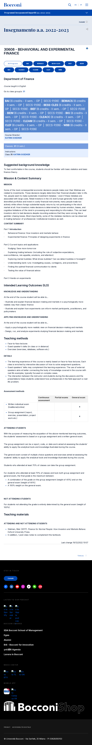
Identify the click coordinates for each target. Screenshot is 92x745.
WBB (60, 70)
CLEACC (22, 70)
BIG (9, 70)
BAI (27, 63)
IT (81, 5)
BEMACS (40, 63)
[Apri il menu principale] (86, 5)
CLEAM (35, 70)
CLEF (48, 70)
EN (76, 5)
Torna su (81, 556)
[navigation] (46, 13)
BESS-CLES (56, 63)
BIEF (70, 63)
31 (24, 91)
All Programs (13, 63)
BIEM (82, 63)
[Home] (13, 5)
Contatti (82, 22)
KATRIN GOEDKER (13, 138)
